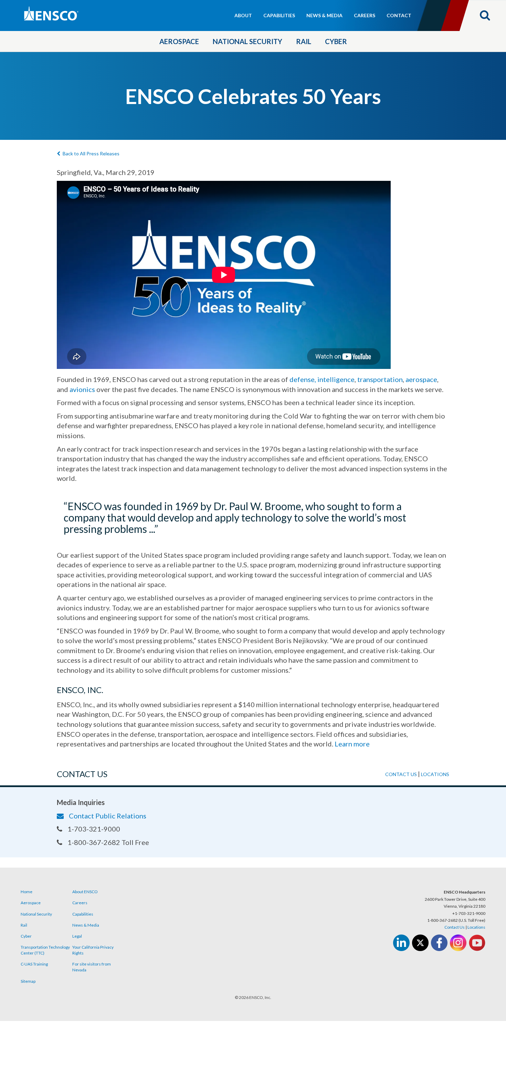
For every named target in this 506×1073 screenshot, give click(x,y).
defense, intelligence (322, 379)
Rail (303, 41)
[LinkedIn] (401, 943)
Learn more (352, 744)
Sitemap (28, 981)
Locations (435, 774)
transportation (380, 379)
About (243, 15)
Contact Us (454, 927)
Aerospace (179, 41)
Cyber (336, 41)
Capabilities (279, 15)
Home (26, 891)
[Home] (80, 14)
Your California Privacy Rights (93, 950)
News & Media (324, 15)
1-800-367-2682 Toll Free (108, 842)
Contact (399, 15)
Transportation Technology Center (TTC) (45, 950)
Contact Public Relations (107, 816)
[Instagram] (458, 943)
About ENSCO (85, 891)
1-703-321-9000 (93, 829)
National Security (247, 41)
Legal (77, 936)
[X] (420, 943)
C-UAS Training (34, 964)
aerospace (421, 379)
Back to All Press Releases (91, 153)
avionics (82, 389)
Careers (364, 15)
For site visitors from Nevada (91, 966)
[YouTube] (477, 943)
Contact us (401, 774)
